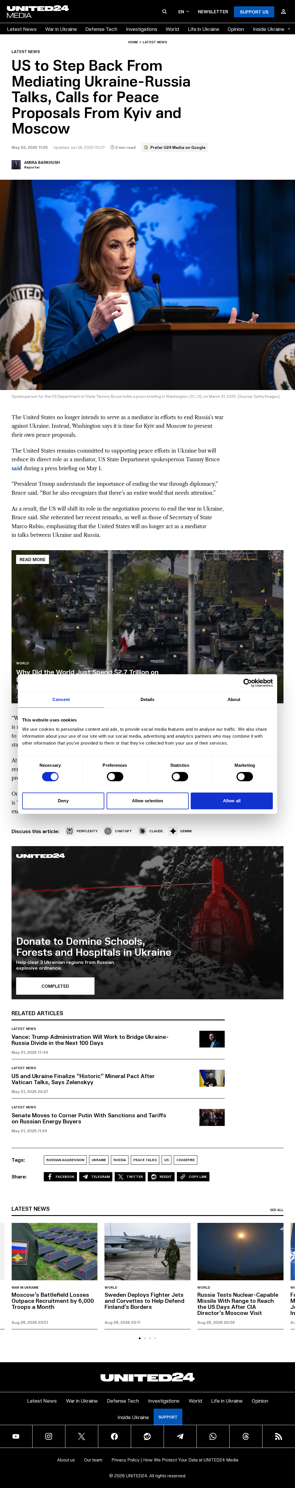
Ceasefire (185, 1159)
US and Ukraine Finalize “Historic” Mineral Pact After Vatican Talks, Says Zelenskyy (83, 1079)
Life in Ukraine (203, 28)
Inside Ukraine (268, 28)
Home (133, 42)
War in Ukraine (61, 28)
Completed (55, 986)
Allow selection (147, 800)
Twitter (134, 1176)
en (181, 11)
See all (276, 1210)
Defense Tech (101, 28)
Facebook (65, 1176)
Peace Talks (145, 1159)
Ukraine (99, 1159)
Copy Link (198, 1176)
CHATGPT (123, 831)
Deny (63, 800)
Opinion (236, 28)
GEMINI (186, 831)
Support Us (254, 11)
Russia (120, 1159)
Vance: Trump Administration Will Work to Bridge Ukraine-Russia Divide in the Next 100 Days (90, 1039)
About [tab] (234, 699)
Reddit (166, 1176)
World (172, 28)
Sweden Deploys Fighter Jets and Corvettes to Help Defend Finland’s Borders (144, 1300)
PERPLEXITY (87, 831)
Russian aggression (65, 1159)
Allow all (232, 800)
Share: (19, 1176)
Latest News (22, 28)
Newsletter (213, 11)
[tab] (140, 1338)
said (17, 468)
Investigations (141, 28)
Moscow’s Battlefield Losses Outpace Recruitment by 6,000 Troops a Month (53, 1300)
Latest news (155, 42)
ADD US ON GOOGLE (249, 1466)
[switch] (115, 776)
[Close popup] (288, 1452)
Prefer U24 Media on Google (177, 147)
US (166, 1159)
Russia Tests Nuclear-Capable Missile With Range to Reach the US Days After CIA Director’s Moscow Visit (237, 1303)
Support (167, 1417)
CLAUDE (156, 831)
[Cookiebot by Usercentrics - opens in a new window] (247, 683)
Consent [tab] (61, 699)
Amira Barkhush (42, 162)
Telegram (100, 1176)
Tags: (18, 1159)
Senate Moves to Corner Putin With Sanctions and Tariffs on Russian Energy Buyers (89, 1118)
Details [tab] (148, 699)
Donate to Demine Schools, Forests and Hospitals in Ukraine (93, 946)
